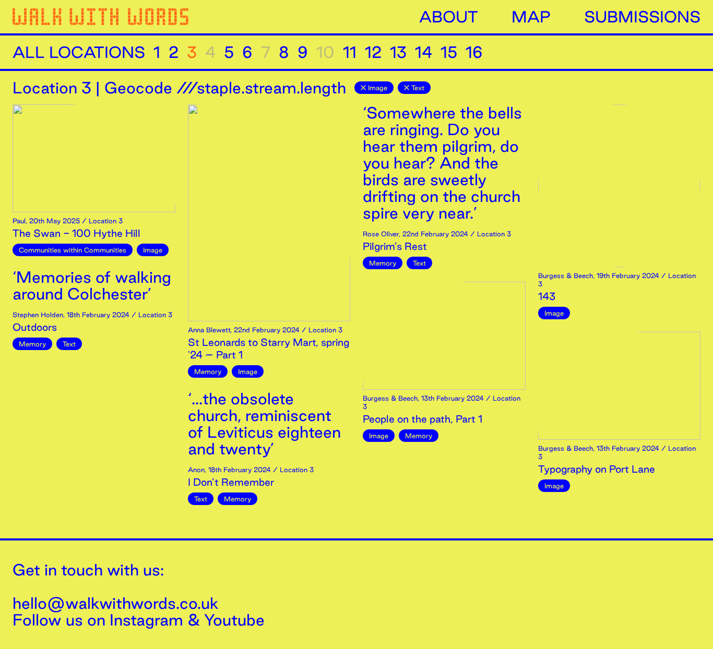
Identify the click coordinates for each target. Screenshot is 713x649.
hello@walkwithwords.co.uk (116, 603)
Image (377, 87)
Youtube (234, 620)
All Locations (79, 52)
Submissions (642, 16)
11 (349, 52)
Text (417, 87)
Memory (32, 343)
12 (373, 52)
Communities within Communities (72, 250)
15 (449, 52)
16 (474, 52)
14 (423, 52)
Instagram (146, 620)
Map (531, 16)
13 (398, 52)
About (448, 16)
